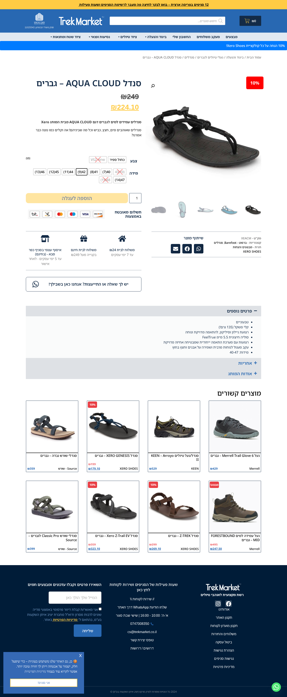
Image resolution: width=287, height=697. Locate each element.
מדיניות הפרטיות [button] (35, 671)
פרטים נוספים (239, 311)
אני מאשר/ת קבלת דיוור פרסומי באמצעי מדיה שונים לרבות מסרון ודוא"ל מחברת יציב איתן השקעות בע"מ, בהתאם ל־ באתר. (64, 614)
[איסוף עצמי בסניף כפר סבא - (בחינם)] (45, 238)
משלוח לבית (125, 250)
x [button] (80, 655)
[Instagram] (218, 603)
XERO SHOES (252, 251)
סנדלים (189, 57)
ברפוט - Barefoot (235, 243)
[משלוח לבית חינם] (83, 238)
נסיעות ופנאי (100, 36)
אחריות (245, 363)
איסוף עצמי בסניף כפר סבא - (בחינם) (45, 252)
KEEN (195, 468)
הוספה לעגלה (77, 198)
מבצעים (231, 36)
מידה (133, 173)
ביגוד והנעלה (157, 36)
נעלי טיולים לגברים (210, 57)
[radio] (117, 159)
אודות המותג (240, 373)
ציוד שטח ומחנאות (66, 36)
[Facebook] (228, 603)
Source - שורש (67, 468)
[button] (153, 86)
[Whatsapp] (276, 687)
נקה (28, 157)
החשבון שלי (181, 36)
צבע (133, 161)
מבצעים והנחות (242, 247)
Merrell (254, 468)
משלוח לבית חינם (83, 250)
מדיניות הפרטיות (65, 619)
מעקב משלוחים (208, 36)
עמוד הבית (254, 57)
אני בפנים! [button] (44, 683)
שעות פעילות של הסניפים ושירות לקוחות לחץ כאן (143, 587)
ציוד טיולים (128, 36)
